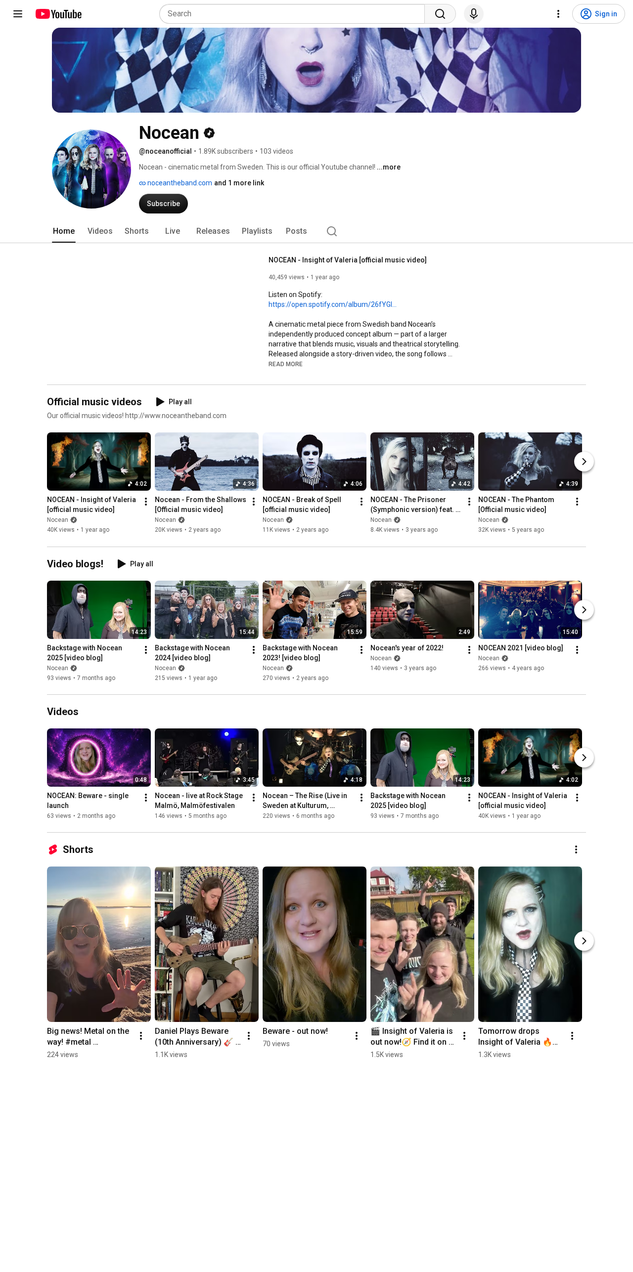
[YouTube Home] (58, 14)
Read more (286, 364)
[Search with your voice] (474, 14)
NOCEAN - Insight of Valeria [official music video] (348, 260)
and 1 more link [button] (239, 183)
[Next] (584, 462)
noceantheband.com (179, 183)
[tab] (64, 231)
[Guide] (18, 14)
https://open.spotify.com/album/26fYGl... (333, 304)
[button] (286, 364)
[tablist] (316, 231)
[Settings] (558, 14)
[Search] (440, 14)
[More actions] (146, 502)
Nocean (57, 520)
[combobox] (295, 14)
